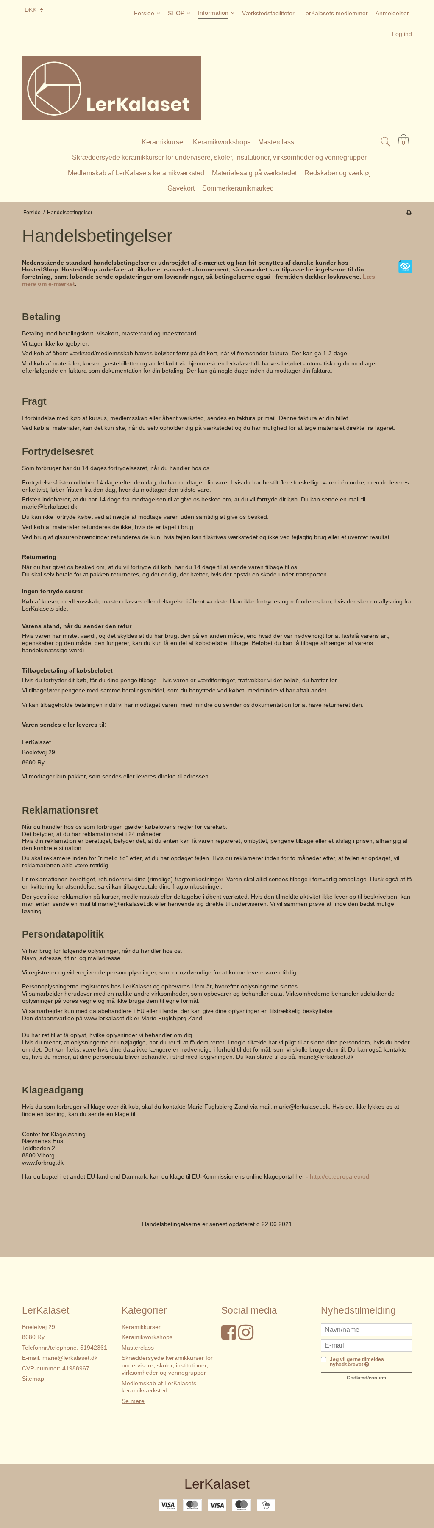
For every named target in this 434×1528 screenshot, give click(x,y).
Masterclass (138, 1347)
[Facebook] (228, 1336)
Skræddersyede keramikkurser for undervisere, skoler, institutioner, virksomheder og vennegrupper (167, 1365)
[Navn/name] (366, 1329)
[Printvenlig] (409, 213)
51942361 (93, 1347)
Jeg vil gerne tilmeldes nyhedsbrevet (357, 1362)
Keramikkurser (141, 1326)
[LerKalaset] (217, 88)
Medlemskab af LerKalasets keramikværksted (159, 1387)
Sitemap (33, 1378)
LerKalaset (217, 1484)
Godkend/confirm (366, 1377)
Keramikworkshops (147, 1337)
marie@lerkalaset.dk (69, 1357)
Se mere (133, 1401)
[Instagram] (245, 1336)
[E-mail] (366, 1344)
